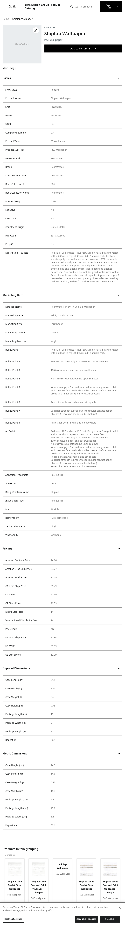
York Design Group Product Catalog (42, 6)
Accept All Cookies (86, 919)
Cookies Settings (13, 919)
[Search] (71, 6)
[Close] (119, 907)
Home (6, 18)
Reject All (110, 919)
